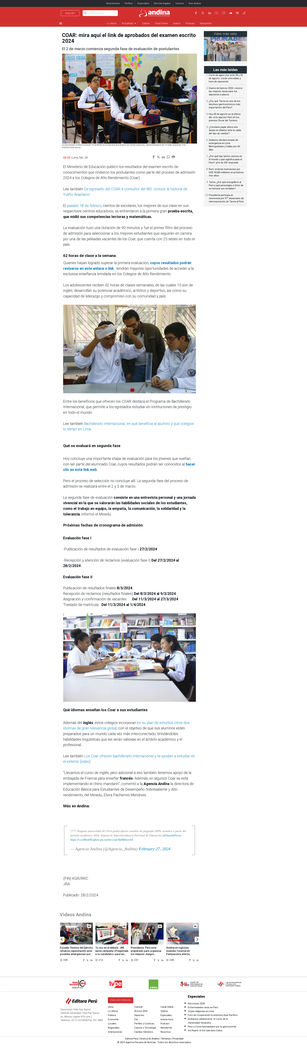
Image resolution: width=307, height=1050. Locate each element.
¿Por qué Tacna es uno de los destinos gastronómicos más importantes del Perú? (224, 104)
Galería (146, 23)
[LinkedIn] (209, 13)
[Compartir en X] (88, 960)
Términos (166, 1038)
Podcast (190, 23)
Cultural (138, 1006)
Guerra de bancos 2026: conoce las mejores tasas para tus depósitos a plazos (225, 91)
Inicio (111, 1006)
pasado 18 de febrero (83, 206)
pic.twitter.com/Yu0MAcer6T (116, 839)
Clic (136, 1019)
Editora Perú (131, 1038)
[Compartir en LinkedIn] (91, 960)
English (70, 13)
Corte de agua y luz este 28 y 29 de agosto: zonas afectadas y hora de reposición (226, 78)
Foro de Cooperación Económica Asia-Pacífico (213, 1015)
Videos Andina (75, 914)
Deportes (139, 1015)
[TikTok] (244, 13)
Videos (177, 23)
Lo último (112, 23)
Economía (113, 1019)
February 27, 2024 (154, 849)
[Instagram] (223, 13)
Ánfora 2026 (141, 1011)
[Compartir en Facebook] (84, 960)
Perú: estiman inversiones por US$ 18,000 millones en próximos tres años (226, 172)
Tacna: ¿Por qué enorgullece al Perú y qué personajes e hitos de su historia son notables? (226, 185)
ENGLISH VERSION (120, 1000)
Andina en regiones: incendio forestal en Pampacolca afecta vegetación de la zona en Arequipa (180, 954)
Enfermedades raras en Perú (203, 1007)
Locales (112, 1023)
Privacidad (178, 1038)
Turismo (179, 3)
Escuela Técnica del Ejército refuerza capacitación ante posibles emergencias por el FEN (76, 952)
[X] (203, 13)
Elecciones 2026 (196, 1003)
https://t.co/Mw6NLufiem (84, 839)
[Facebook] (196, 13)
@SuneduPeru (171, 835)
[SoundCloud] (230, 13)
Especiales (143, 3)
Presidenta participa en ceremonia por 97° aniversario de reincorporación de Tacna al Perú (226, 198)
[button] (61, 939)
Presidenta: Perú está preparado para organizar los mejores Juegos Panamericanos (146, 952)
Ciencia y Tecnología (145, 1027)
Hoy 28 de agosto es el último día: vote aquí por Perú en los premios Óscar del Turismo (225, 117)
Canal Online (161, 23)
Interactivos (167, 1019)
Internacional (115, 1031)
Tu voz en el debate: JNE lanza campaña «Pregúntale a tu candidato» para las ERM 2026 (111, 952)
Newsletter (206, 23)
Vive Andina (195, 3)
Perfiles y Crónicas (144, 1023)
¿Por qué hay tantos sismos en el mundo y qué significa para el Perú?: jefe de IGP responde (225, 159)
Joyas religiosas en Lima (201, 1011)
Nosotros (166, 1031)
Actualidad (129, 23)
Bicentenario (113, 3)
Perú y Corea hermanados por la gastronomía (212, 1026)
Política (112, 1015)
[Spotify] (237, 13)
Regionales (113, 1027)
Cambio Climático (143, 1031)
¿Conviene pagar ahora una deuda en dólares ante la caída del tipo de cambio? (225, 130)
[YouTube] (216, 13)
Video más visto (225, 34)
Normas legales (162, 3)
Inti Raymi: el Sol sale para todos (205, 1030)
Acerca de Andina (149, 1038)
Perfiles (129, 3)
